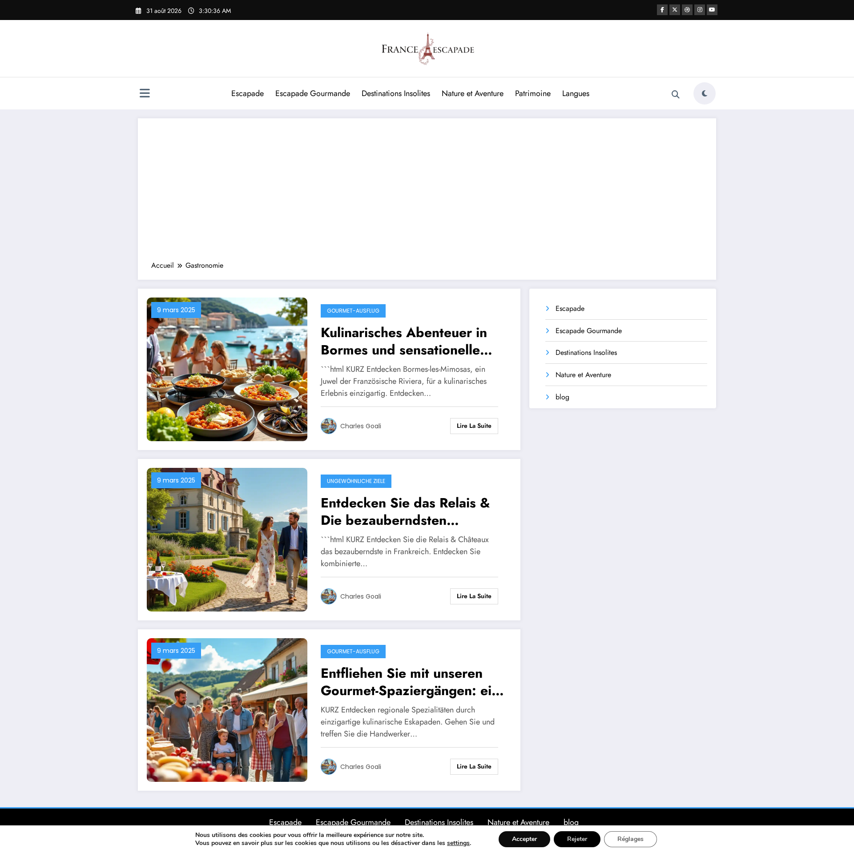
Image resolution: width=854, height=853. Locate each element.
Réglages (630, 839)
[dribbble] (687, 9)
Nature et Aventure (473, 93)
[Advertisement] (427, 194)
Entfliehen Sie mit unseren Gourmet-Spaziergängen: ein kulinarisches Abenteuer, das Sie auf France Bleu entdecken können (410, 681)
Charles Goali (360, 426)
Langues (575, 93)
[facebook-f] (662, 9)
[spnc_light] (704, 93)
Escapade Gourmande (312, 93)
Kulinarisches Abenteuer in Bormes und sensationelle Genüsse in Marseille (404, 341)
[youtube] (712, 9)
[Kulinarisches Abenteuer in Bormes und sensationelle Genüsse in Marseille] (227, 368)
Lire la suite (474, 425)
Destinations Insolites (396, 93)
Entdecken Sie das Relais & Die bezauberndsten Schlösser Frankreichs (405, 511)
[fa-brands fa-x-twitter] (674, 9)
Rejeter (577, 839)
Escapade (247, 93)
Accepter (524, 839)
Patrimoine (533, 93)
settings (458, 843)
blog (562, 397)
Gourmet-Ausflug (353, 310)
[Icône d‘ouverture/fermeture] (144, 94)
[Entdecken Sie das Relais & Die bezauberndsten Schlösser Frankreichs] (227, 539)
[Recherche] (676, 95)
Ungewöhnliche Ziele (356, 481)
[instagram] (699, 9)
